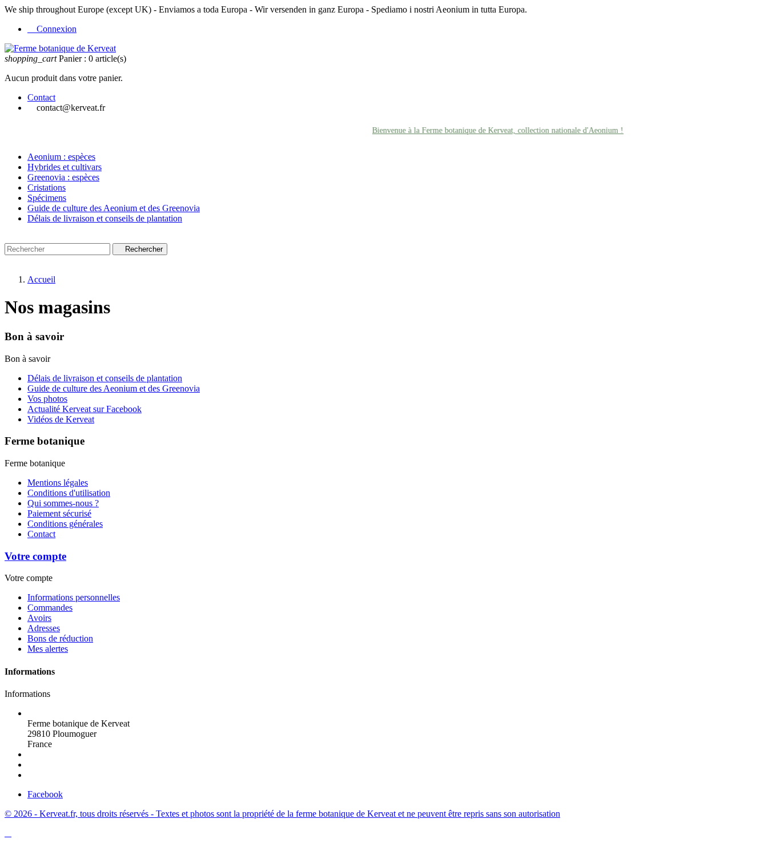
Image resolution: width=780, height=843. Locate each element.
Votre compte (35, 556)
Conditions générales (65, 524)
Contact (41, 97)
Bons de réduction (60, 638)
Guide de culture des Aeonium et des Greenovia (113, 208)
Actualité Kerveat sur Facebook (84, 409)
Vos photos (47, 399)
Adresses (43, 628)
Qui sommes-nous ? (63, 503)
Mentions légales (57, 482)
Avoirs (39, 618)
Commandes (50, 607)
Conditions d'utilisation (68, 493)
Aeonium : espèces (61, 157)
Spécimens (46, 198)
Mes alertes (47, 649)
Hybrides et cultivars (64, 167)
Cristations (46, 187)
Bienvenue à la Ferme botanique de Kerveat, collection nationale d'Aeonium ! (490, 130)
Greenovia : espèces (63, 177)
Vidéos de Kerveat (60, 419)
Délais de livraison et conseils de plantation (104, 218)
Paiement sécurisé (59, 513)
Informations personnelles (73, 597)
